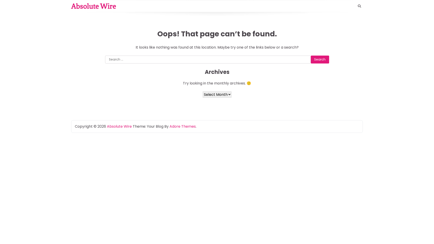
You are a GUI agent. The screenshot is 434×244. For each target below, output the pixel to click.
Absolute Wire (93, 6)
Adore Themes (183, 126)
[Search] (359, 6)
